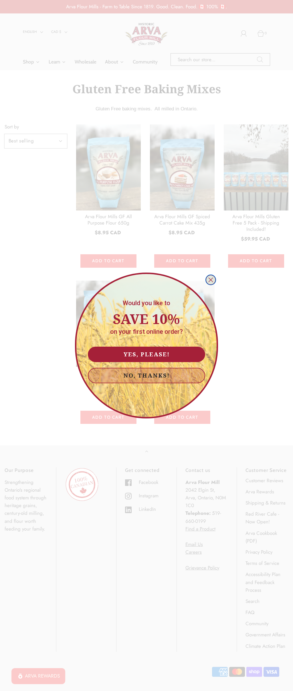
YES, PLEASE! (147, 354)
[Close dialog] (211, 280)
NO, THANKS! (146, 375)
